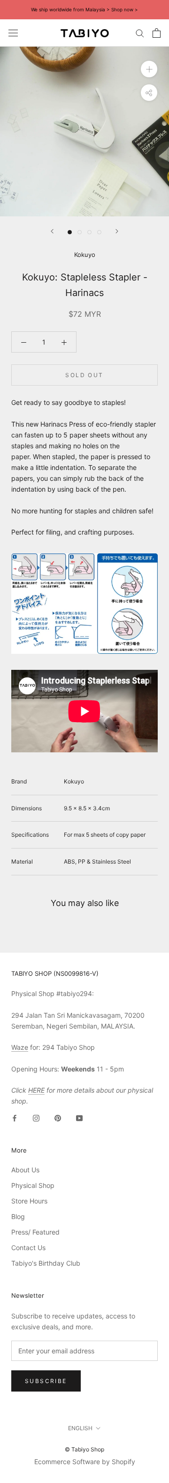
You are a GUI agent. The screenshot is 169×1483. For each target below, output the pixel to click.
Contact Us (28, 1248)
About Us (25, 1170)
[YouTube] (79, 1117)
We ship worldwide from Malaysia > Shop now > (84, 9)
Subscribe (46, 1380)
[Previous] (52, 231)
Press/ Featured (35, 1232)
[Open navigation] (13, 32)
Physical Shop (32, 1185)
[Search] (140, 33)
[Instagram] (36, 1117)
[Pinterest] (57, 1117)
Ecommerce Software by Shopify (84, 1462)
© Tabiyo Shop (84, 1449)
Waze (19, 1047)
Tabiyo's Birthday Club (45, 1263)
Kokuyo (84, 254)
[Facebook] (14, 1117)
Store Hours (29, 1201)
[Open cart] (157, 33)
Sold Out (84, 375)
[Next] (116, 231)
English (80, 1428)
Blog (18, 1216)
